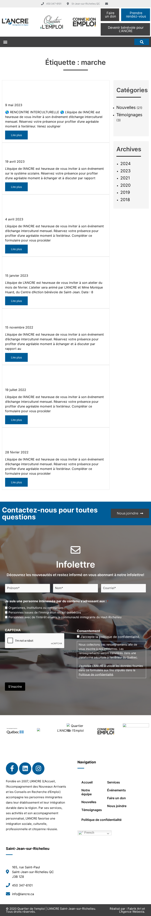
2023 (125, 170)
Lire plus (16, 135)
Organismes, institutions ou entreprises (36, 607)
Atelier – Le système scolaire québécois (52, 153)
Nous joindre (116, 806)
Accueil (87, 782)
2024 (125, 163)
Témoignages (129, 114)
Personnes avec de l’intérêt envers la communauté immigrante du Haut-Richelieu (65, 617)
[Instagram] (38, 768)
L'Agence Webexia (131, 911)
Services (113, 782)
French (89, 832)
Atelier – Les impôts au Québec (42, 267)
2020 (125, 185)
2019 (125, 192)
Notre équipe (86, 792)
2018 (125, 199)
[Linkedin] (25, 768)
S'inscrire (15, 687)
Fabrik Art (134, 908)
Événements (116, 790)
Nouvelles (126, 107)
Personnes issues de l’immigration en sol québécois (44, 612)
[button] (5, 42)
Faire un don (116, 798)
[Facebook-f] (12, 768)
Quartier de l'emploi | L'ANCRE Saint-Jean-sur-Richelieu (56, 908)
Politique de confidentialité (96, 674)
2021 (125, 177)
